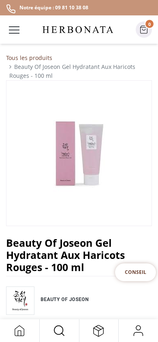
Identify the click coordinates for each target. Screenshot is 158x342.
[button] (59, 330)
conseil (135, 272)
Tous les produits (29, 58)
